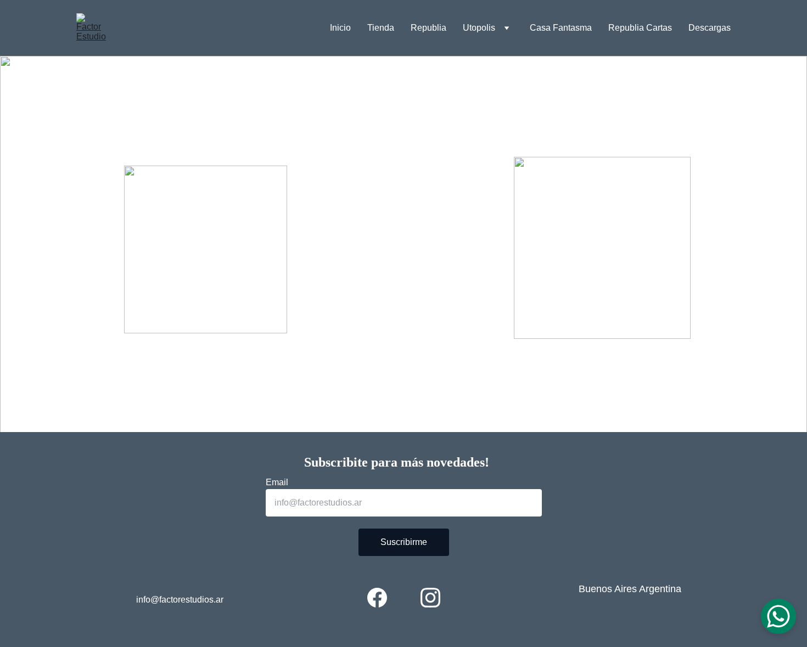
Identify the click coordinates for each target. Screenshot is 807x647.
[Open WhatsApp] (778, 616)
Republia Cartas (640, 27)
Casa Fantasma (561, 27)
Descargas (709, 27)
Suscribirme (403, 542)
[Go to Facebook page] (377, 598)
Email (277, 482)
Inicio (340, 27)
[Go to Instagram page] (430, 598)
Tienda (380, 27)
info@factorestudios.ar (179, 599)
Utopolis (479, 27)
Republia (428, 27)
